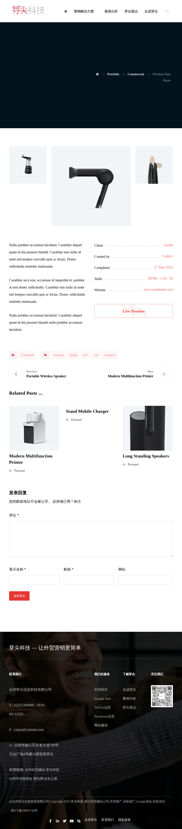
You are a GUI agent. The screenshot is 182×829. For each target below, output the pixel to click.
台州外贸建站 (35, 770)
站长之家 (50, 778)
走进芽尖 (129, 689)
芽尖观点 (129, 707)
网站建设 (101, 725)
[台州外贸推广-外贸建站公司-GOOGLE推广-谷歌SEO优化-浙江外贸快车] (28, 10)
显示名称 (17, 569)
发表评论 (19, 595)
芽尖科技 (52, 770)
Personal (19, 470)
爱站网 (38, 778)
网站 (121, 569)
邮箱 (68, 569)
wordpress (110, 355)
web (96, 355)
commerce (58, 355)
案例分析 (129, 698)
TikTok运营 (102, 707)
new (85, 355)
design (73, 355)
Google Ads (102, 698)
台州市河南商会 (20, 778)
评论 (14, 515)
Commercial (27, 355)
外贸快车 (101, 689)
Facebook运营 (104, 716)
